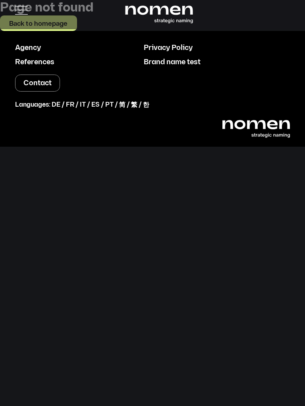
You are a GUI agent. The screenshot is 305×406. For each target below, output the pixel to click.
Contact (37, 83)
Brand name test (172, 62)
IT (83, 105)
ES (95, 105)
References (34, 62)
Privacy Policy (168, 48)
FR (70, 105)
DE (56, 105)
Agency (28, 48)
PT (109, 105)
